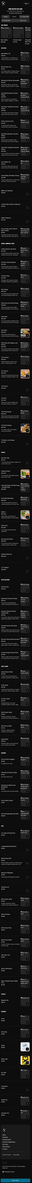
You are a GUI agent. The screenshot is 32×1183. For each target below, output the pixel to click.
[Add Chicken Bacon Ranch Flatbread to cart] (27, 208)
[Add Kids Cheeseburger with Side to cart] (27, 817)
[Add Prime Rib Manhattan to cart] (27, 503)
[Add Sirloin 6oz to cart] (27, 531)
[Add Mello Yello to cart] (27, 1063)
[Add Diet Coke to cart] (27, 1035)
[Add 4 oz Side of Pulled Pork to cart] (27, 837)
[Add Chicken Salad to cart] (22, 36)
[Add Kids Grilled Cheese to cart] (27, 804)
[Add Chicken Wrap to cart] (27, 281)
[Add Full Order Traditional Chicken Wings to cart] (27, 113)
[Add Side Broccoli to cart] (27, 891)
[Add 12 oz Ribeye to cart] (27, 571)
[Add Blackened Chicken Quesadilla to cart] (27, 85)
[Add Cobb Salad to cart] (27, 690)
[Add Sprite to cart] (27, 1049)
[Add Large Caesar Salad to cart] (27, 677)
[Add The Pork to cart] (27, 403)
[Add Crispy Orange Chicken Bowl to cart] (27, 658)
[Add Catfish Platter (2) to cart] (27, 558)
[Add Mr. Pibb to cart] (27, 1076)
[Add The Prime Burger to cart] (27, 417)
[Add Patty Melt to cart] (27, 322)
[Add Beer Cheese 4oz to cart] (27, 72)
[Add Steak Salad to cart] (27, 744)
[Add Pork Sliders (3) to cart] (27, 167)
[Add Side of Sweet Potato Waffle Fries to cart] (27, 985)
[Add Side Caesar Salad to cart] (27, 717)
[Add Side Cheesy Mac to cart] (27, 863)
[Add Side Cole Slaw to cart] (27, 918)
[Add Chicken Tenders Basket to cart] (27, 267)
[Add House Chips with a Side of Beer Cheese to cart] (27, 235)
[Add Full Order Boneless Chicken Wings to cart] (27, 99)
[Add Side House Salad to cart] (27, 731)
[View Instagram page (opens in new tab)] (6, 1163)
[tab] (5, 16)
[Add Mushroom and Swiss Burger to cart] (27, 308)
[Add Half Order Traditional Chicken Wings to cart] (27, 153)
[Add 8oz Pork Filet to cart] (27, 463)
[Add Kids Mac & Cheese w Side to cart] (27, 777)
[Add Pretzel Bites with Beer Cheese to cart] (27, 181)
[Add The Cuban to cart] (27, 390)
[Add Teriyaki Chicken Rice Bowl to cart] (27, 631)
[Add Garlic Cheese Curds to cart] (27, 126)
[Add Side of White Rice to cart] (27, 972)
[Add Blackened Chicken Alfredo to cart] (27, 604)
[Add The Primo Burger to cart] (27, 430)
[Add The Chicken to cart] (27, 362)
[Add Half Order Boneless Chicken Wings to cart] (27, 140)
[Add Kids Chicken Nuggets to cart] (27, 763)
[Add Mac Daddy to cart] (9, 36)
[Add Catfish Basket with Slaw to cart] (27, 254)
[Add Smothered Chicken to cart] (27, 544)
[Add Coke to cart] (27, 1022)
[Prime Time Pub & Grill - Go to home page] (3, 3)
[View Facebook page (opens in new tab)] (3, 1163)
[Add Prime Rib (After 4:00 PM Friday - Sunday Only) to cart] (27, 490)
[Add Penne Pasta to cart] (27, 590)
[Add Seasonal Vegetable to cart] (27, 877)
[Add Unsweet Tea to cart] (27, 1117)
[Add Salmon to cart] (27, 517)
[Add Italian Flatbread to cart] (27, 221)
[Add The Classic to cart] (27, 376)
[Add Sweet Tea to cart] (27, 1103)
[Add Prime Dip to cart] (27, 335)
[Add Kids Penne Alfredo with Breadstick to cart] (27, 790)
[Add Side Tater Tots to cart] (27, 958)
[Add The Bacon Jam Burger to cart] (27, 444)
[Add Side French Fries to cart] (27, 931)
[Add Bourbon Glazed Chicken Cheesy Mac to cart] (27, 617)
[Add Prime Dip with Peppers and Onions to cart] (27, 349)
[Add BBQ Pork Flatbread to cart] (27, 194)
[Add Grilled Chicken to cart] (27, 476)
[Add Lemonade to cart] (27, 1090)
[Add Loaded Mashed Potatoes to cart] (27, 850)
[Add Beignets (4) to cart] (27, 1004)
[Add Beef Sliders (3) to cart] (27, 59)
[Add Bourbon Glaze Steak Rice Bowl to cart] (27, 644)
